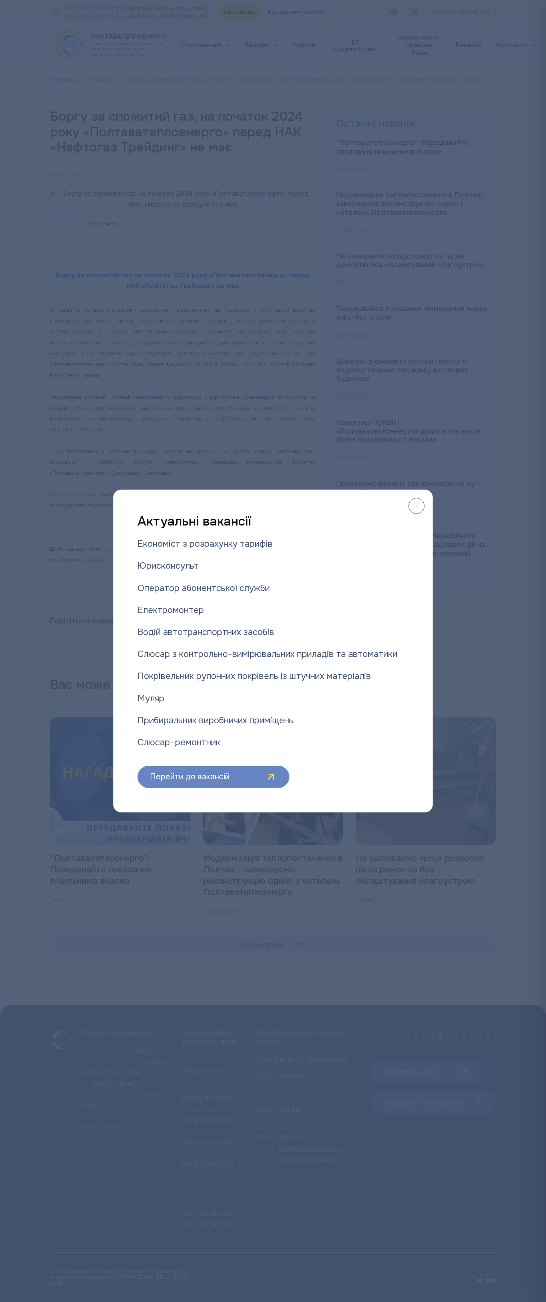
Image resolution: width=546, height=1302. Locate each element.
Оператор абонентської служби (203, 588)
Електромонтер (170, 610)
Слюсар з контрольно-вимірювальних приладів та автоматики (267, 654)
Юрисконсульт (168, 565)
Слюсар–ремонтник (178, 742)
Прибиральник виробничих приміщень (215, 720)
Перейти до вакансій (189, 777)
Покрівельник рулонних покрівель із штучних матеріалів (254, 676)
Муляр (150, 698)
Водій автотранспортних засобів (205, 632)
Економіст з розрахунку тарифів (205, 543)
